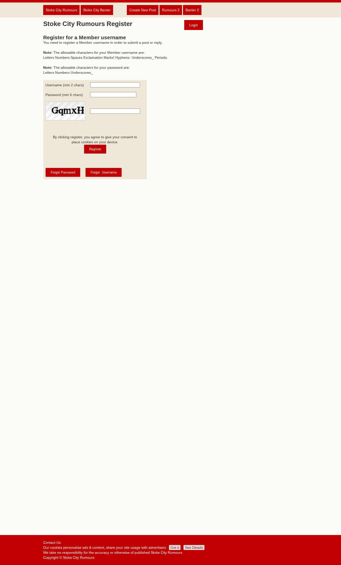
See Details (194, 548)
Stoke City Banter (97, 10)
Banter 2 (192, 10)
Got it (174, 548)
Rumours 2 (170, 10)
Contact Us (52, 542)
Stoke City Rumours (61, 10)
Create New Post (142, 10)
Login (193, 25)
